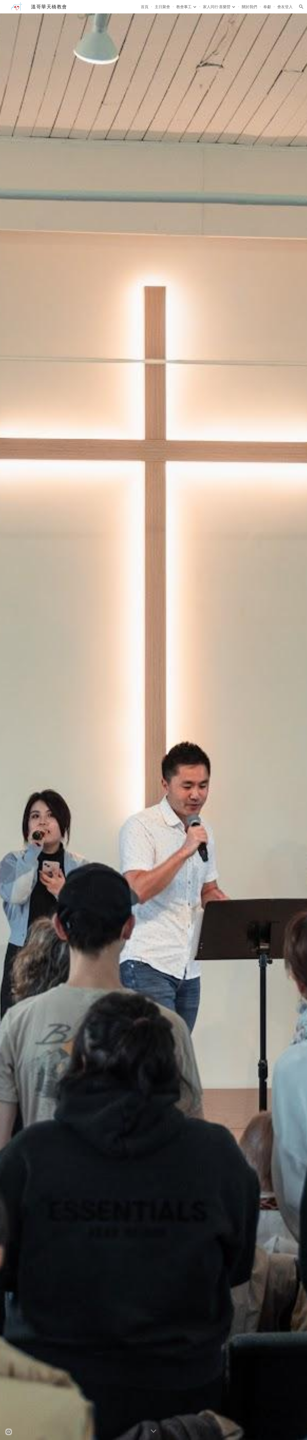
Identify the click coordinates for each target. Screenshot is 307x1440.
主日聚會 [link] (162, 6)
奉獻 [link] (267, 6)
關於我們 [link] (249, 6)
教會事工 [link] (184, 6)
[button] (301, 6)
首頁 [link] (144, 6)
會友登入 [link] (285, 6)
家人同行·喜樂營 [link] (216, 6)
